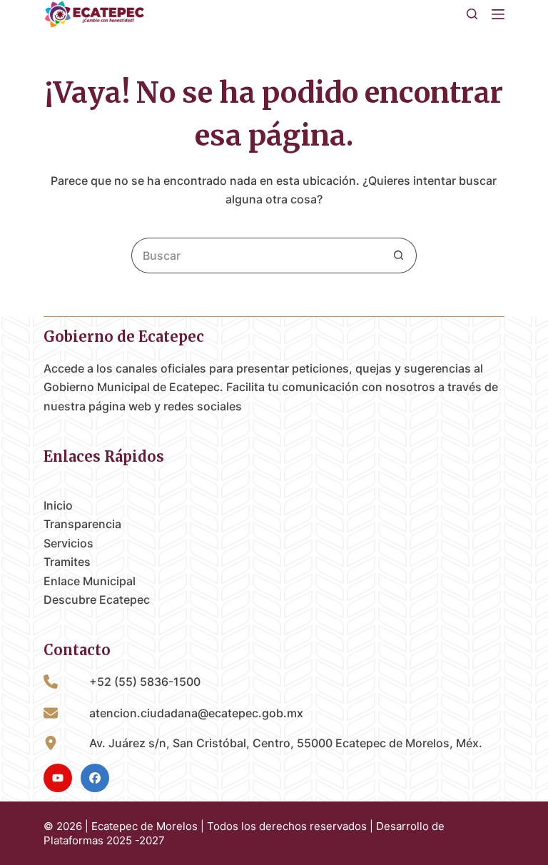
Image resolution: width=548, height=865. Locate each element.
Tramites (67, 562)
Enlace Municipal (90, 581)
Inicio (58, 505)
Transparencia (82, 524)
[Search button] (399, 255)
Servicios (68, 543)
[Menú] (498, 14)
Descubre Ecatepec (97, 599)
